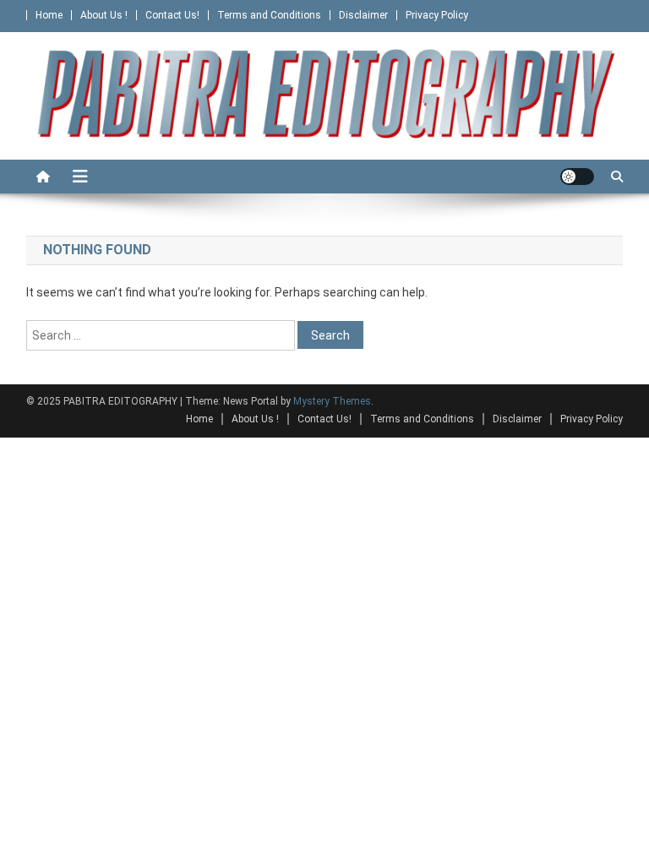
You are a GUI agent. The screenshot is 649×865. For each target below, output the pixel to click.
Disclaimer (363, 15)
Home (49, 15)
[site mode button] (577, 176)
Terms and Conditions (269, 15)
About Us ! (104, 15)
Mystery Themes (332, 401)
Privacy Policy (437, 15)
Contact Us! (172, 15)
